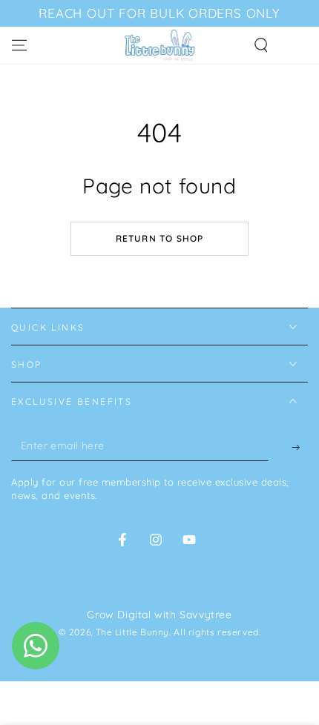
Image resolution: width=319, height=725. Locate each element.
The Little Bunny (133, 632)
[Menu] (19, 45)
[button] (261, 45)
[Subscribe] (288, 447)
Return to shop (160, 238)
